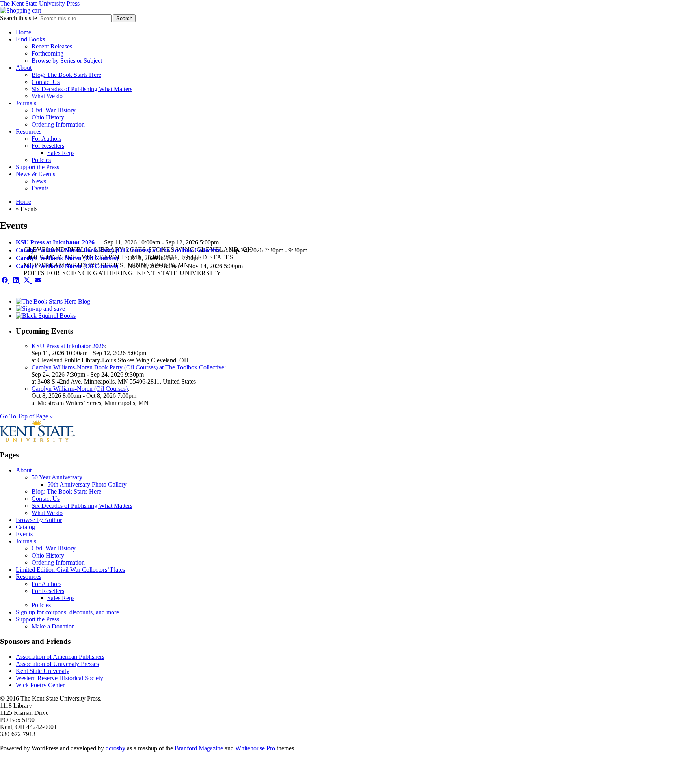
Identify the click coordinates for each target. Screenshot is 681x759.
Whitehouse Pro (255, 748)
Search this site (18, 18)
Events (40, 188)
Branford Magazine (199, 748)
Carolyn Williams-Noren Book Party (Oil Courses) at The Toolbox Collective (118, 250)
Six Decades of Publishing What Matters (82, 89)
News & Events (35, 174)
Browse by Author (39, 520)
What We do (47, 96)
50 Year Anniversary (57, 477)
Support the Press (37, 167)
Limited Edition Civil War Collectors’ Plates (70, 569)
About (24, 67)
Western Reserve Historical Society (59, 678)
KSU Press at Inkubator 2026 (55, 242)
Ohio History (48, 117)
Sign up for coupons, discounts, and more (67, 612)
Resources (28, 131)
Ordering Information (58, 124)
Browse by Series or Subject (67, 60)
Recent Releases (52, 46)
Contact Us (46, 81)
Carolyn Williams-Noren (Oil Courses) (67, 258)
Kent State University (42, 671)
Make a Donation (53, 626)
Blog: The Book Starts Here (66, 74)
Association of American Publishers (60, 656)
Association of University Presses (57, 663)
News (39, 181)
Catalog (25, 527)
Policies (41, 160)
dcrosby (115, 748)
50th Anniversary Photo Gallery (87, 484)
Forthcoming (47, 53)
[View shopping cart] (20, 10)
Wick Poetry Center (40, 685)
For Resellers (48, 145)
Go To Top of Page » (26, 416)
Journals (26, 103)
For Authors (46, 138)
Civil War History (54, 110)
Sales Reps (60, 152)
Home (23, 32)
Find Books (30, 39)
